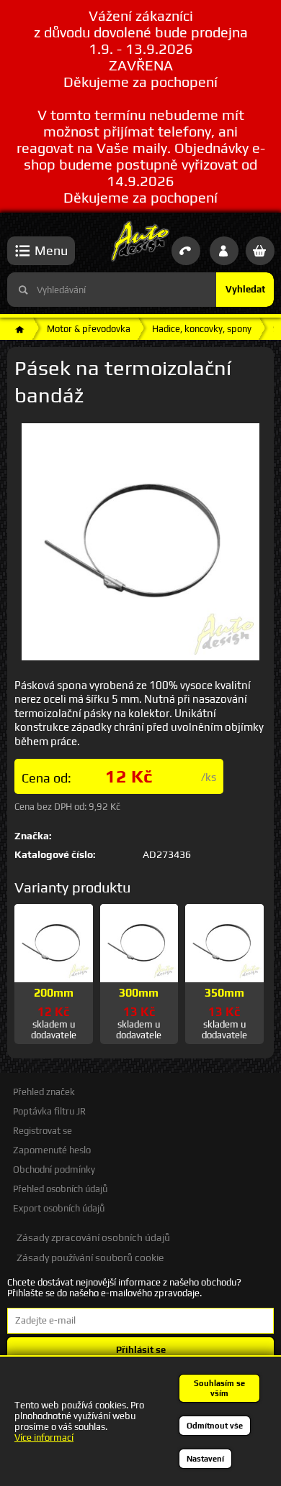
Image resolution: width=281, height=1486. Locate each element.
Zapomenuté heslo (52, 1150)
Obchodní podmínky (54, 1169)
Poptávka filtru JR (49, 1111)
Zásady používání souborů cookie (90, 1257)
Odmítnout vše (215, 1425)
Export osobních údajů (58, 1208)
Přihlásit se (141, 1349)
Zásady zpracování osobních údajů (93, 1237)
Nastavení (205, 1458)
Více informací (43, 1437)
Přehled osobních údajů (60, 1188)
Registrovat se (42, 1130)
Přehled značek (44, 1091)
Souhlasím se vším (219, 1388)
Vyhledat (245, 289)
